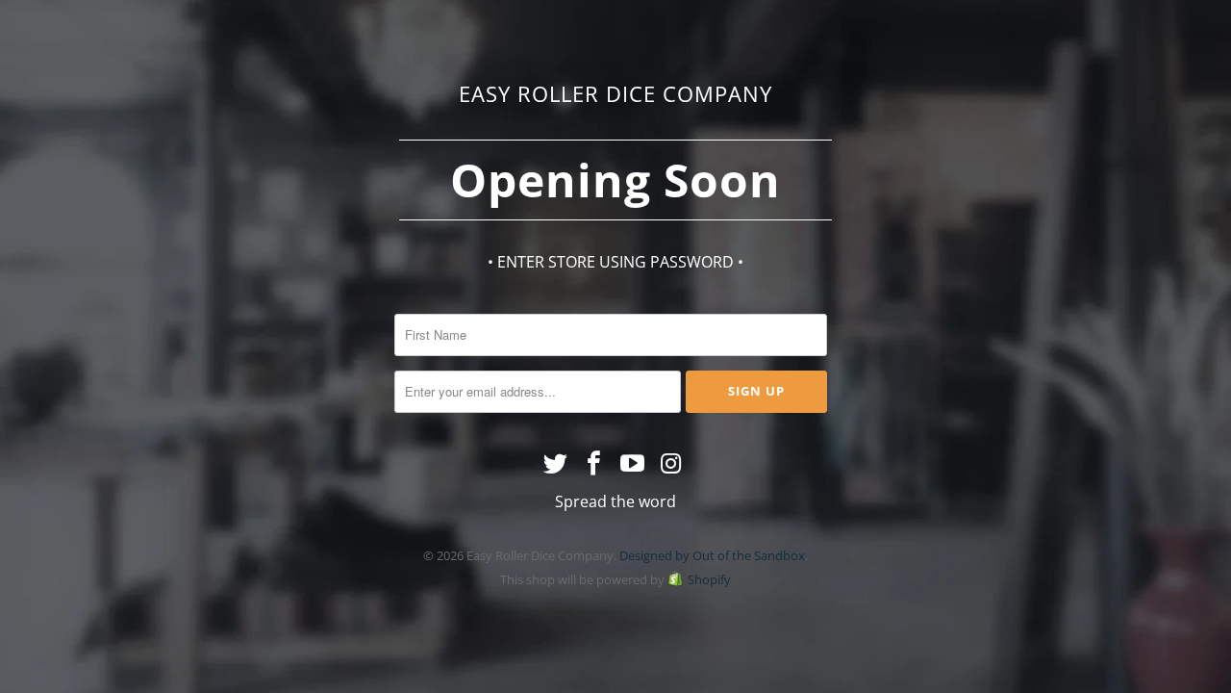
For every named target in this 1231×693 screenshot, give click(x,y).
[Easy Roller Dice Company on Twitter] (556, 464)
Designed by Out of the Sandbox (712, 555)
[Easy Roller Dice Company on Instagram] (671, 464)
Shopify (709, 579)
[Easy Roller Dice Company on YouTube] (632, 464)
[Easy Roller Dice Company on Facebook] (594, 464)
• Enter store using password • (615, 261)
